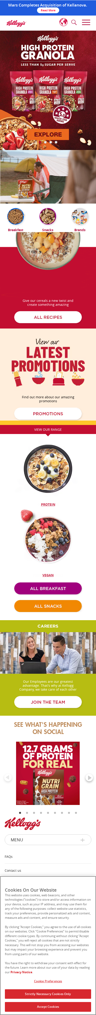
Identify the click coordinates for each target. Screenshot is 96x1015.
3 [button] (50, 142)
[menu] (85, 22)
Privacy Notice (21, 972)
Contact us (13, 870)
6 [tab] (55, 827)
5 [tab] (48, 827)
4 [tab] (41, 827)
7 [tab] (62, 827)
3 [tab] (34, 827)
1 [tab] (20, 827)
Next (85, 774)
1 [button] (40, 142)
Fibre (48, 504)
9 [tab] (76, 827)
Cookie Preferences (48, 981)
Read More (48, 10)
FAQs (9, 856)
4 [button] (56, 142)
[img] (16, 23)
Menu (17, 840)
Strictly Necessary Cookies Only (48, 994)
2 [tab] (27, 827)
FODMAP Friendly (48, 575)
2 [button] (45, 142)
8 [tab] (69, 827)
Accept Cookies (48, 1007)
